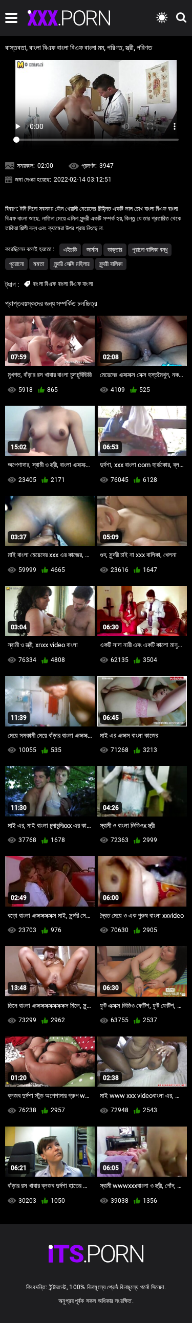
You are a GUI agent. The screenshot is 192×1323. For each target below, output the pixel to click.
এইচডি (70, 249)
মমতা (38, 264)
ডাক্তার (115, 249)
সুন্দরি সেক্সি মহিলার (72, 264)
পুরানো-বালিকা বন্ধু (149, 249)
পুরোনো (16, 264)
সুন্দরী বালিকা (110, 264)
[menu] (11, 18)
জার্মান (92, 249)
